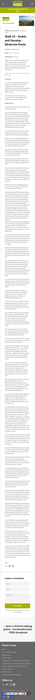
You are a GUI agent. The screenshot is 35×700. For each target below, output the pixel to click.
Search (4, 649)
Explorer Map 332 (14, 53)
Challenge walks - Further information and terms (16, 663)
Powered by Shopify (19, 690)
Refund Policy (6, 658)
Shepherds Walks (10, 690)
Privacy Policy (6, 672)
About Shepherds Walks (9, 652)
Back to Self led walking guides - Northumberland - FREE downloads (17, 629)
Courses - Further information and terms (14, 666)
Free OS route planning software (11, 675)
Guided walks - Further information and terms (15, 660)
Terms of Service (7, 669)
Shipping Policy (6, 655)
